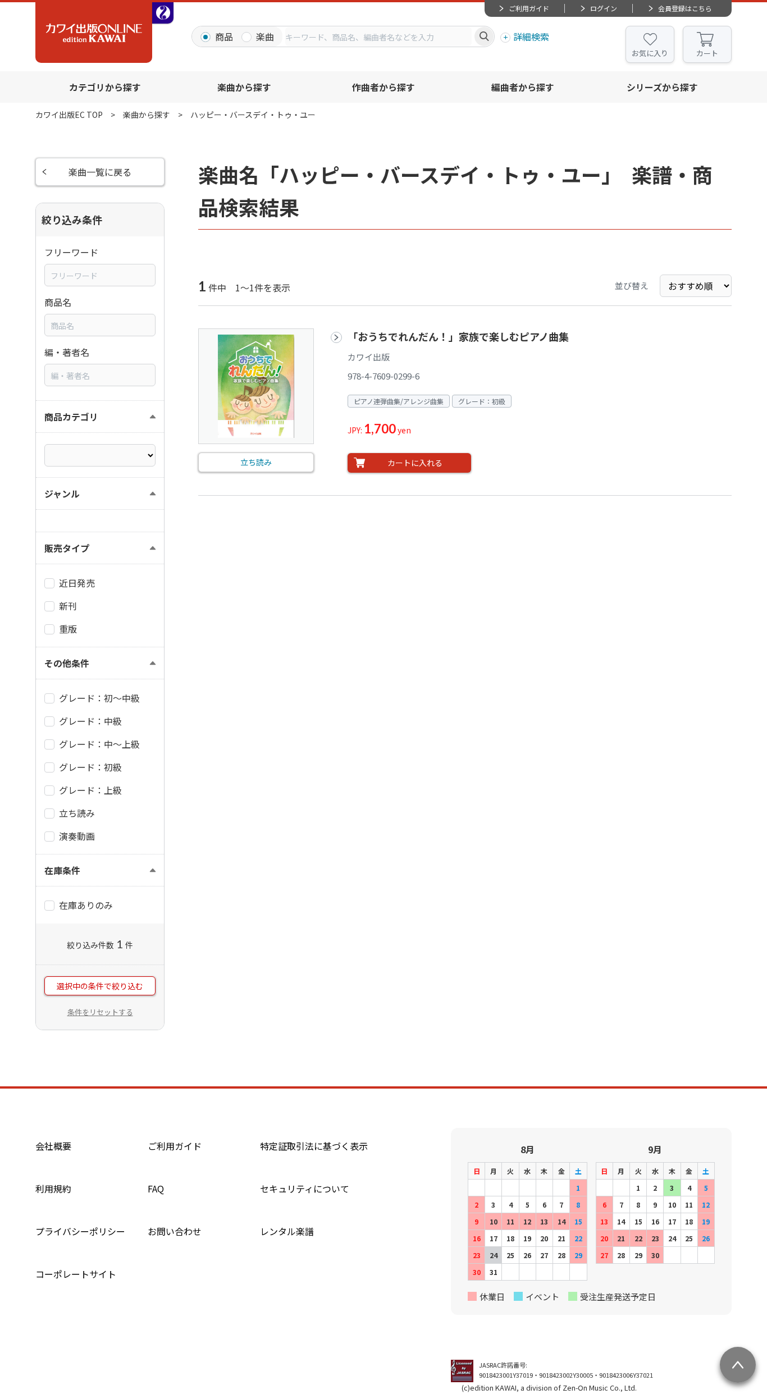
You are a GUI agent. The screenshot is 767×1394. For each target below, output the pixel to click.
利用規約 (53, 1188)
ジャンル (62, 493)
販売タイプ (66, 548)
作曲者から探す (383, 87)
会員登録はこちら (685, 8)
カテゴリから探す (105, 87)
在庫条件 (62, 870)
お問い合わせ (175, 1231)
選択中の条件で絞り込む (100, 985)
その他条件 (66, 663)
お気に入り (650, 53)
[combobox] (378, 36)
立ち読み (256, 462)
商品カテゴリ (71, 416)
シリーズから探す (662, 87)
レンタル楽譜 (287, 1231)
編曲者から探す (522, 87)
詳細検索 (531, 36)
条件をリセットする (100, 1012)
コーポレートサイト (75, 1274)
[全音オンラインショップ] (163, 13)
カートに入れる (414, 462)
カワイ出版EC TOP (69, 114)
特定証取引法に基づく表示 (314, 1146)
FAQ (156, 1188)
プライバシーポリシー (80, 1231)
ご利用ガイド (529, 8)
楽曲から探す (244, 87)
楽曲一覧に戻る (100, 172)
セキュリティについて (304, 1188)
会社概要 (53, 1146)
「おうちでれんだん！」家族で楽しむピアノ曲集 (458, 336)
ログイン (603, 8)
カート (707, 53)
